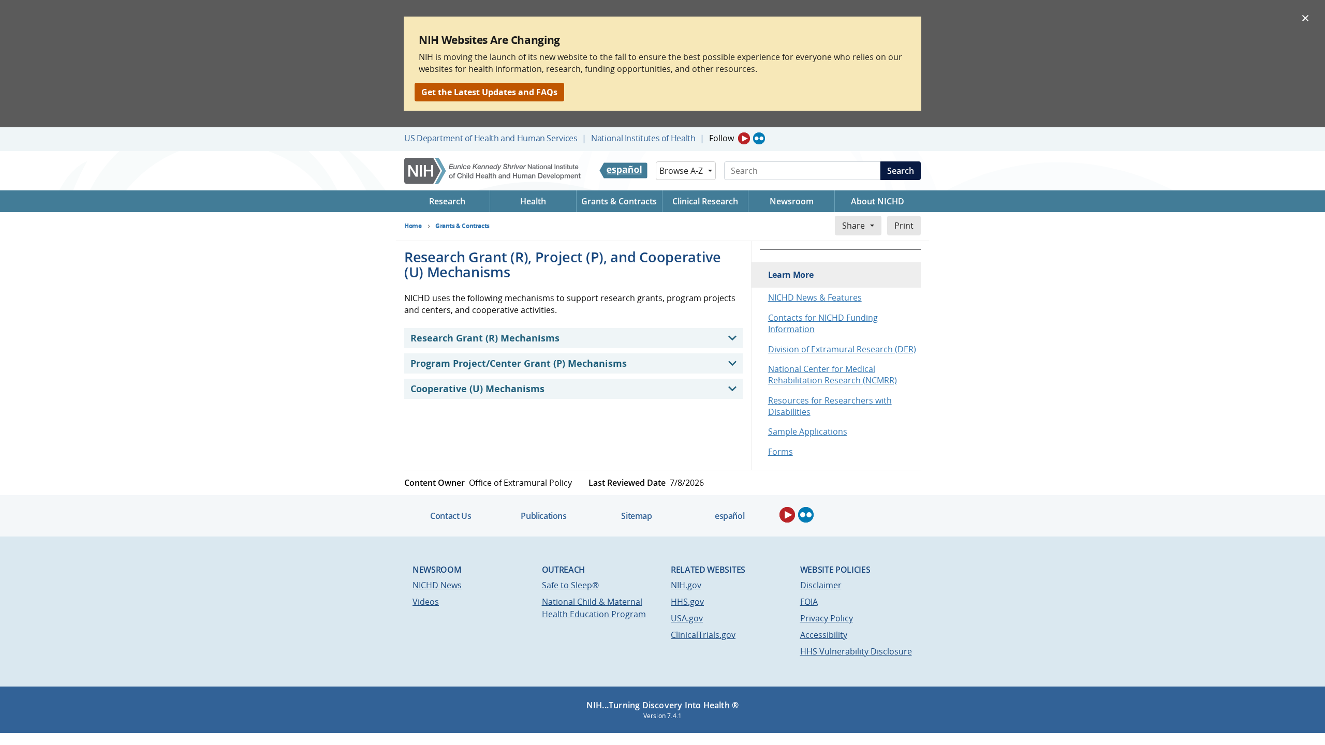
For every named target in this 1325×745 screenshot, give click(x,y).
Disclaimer (821, 585)
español (729, 516)
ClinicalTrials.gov (703, 634)
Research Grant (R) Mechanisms (485, 338)
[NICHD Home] (493, 171)
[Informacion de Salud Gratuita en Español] (623, 170)
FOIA (809, 601)
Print (904, 225)
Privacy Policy (826, 618)
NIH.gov (686, 585)
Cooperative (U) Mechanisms (477, 388)
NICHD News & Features (815, 297)
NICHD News (437, 585)
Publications (543, 516)
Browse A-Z (681, 170)
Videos (426, 601)
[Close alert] (1305, 17)
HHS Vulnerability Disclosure (856, 651)
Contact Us (450, 516)
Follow (721, 138)
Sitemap (636, 516)
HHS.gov (687, 601)
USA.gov (687, 618)
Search (900, 170)
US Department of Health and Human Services (491, 138)
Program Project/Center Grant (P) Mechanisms (518, 363)
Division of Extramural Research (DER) (842, 349)
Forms (780, 451)
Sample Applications (807, 431)
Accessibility (823, 634)
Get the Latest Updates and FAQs (489, 92)
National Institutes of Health (643, 138)
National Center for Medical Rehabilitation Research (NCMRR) (832, 374)
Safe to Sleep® (570, 585)
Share (853, 225)
